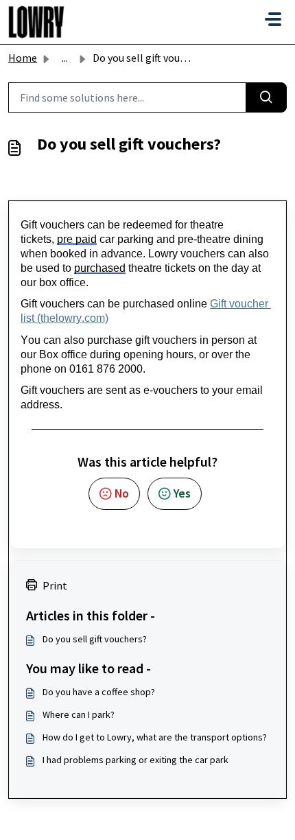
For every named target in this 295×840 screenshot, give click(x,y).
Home (22, 58)
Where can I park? (79, 714)
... (65, 58)
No (122, 493)
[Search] (266, 97)
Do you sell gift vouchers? (95, 639)
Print (55, 585)
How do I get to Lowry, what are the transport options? (155, 737)
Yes (182, 493)
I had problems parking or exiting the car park (135, 760)
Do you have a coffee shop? (99, 692)
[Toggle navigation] (273, 19)
